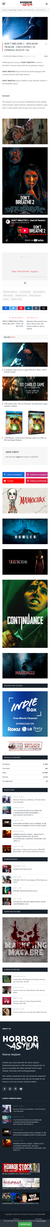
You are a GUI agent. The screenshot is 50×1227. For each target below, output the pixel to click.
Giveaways (6, 764)
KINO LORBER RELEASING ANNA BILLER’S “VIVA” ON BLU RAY (12, 323)
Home (5, 10)
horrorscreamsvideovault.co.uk (33, 277)
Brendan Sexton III (10, 292)
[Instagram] (25, 283)
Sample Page (12, 10)
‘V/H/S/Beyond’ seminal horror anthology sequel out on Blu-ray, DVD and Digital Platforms (25, 439)
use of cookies (41, 1221)
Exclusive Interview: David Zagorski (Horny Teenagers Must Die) (27, 1002)
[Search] (46, 3)
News (20, 10)
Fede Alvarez (8, 295)
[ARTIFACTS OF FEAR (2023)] (6, 868)
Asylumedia (41, 1214)
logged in (19, 457)
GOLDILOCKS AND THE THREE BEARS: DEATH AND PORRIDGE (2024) (29, 903)
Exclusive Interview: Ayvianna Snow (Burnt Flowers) (30, 1012)
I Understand (24, 1224)
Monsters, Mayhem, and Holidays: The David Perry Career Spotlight (29, 801)
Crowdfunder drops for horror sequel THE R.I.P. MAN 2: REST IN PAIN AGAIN (25, 371)
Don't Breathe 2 (39, 292)
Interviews (6, 768)
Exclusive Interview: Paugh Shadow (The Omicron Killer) (29, 991)
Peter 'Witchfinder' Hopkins (13, 56)
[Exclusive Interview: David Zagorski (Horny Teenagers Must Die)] (6, 1001)
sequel (5, 299)
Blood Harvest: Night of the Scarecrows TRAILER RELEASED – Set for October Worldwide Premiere (29, 850)
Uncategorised (7, 781)
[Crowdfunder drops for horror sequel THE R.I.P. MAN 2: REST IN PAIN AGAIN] (25, 354)
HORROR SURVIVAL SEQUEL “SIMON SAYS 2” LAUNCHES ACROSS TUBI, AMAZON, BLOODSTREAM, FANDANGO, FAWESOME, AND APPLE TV (29, 837)
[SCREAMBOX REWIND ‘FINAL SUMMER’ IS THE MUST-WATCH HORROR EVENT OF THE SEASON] (6, 823)
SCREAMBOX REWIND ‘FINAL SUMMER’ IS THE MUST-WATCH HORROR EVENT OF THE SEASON (29, 824)
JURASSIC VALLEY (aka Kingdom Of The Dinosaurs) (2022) (30, 881)
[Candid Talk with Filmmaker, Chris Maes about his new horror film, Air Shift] (6, 979)
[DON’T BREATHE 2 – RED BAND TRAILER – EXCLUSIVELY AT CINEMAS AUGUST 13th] (25, 28)
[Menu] (3, 3)
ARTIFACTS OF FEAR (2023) (22, 869)
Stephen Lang (16, 299)
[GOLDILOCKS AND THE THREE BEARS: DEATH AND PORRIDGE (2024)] (6, 901)
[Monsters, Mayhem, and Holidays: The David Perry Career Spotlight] (6, 799)
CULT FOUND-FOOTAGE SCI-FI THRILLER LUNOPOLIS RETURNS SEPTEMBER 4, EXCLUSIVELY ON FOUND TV (27, 812)
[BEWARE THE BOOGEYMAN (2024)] (6, 890)
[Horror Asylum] (26, 4)
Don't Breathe (25, 292)
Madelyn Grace (21, 295)
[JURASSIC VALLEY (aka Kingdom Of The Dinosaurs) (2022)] (6, 879)
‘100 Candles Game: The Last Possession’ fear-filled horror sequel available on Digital (25, 405)
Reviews (5, 777)
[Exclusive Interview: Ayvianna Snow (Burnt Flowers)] (6, 1011)
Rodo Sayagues (35, 295)
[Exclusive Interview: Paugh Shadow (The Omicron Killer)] (6, 990)
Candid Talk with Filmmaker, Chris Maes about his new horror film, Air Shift (29, 980)
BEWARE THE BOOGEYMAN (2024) (25, 891)
